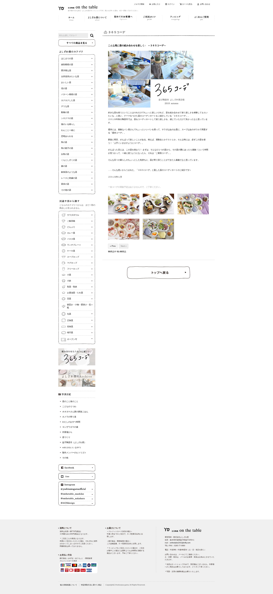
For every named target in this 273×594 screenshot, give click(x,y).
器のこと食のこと (70, 401)
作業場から (67, 432)
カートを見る (187, 4)
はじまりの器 (67, 58)
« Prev (113, 246)
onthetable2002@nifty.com (180, 543)
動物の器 (65, 112)
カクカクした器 (68, 100)
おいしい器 (66, 82)
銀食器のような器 (69, 172)
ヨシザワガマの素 (70, 427)
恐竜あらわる (67, 136)
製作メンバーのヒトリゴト (74, 453)
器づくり (66, 437)
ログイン (171, 4)
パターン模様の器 (69, 94)
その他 (65, 458)
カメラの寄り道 (69, 417)
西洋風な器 (66, 70)
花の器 (64, 88)
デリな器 (65, 106)
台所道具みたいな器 (70, 76)
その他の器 (66, 190)
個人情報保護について (68, 585)
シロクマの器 (67, 118)
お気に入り (156, 4)
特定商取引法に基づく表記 (91, 585)
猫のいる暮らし (68, 124)
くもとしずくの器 (69, 160)
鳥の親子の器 (67, 148)
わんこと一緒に (68, 130)
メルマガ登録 (139, 4)
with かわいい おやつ (71, 447)
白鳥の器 (65, 154)
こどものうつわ (69, 406)
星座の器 (65, 184)
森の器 (64, 166)
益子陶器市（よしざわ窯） (74, 442)
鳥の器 (64, 142)
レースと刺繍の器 (69, 178)
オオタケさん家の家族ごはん (75, 412)
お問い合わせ (205, 4)
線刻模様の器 (67, 64)
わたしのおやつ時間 (71, 422)
